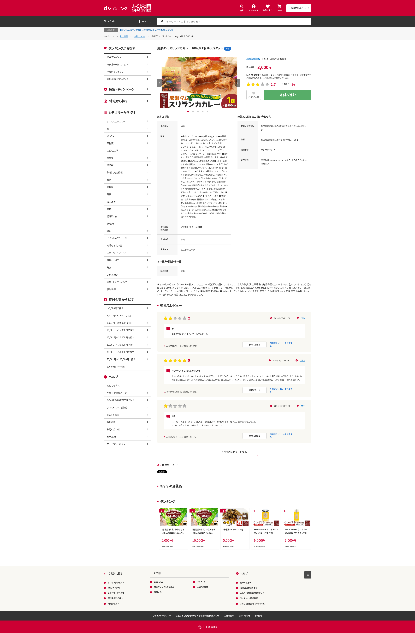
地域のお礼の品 (114, 245)
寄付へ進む (288, 94)
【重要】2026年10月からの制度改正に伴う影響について (147, 29)
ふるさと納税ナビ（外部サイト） (253, 603)
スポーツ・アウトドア (116, 252)
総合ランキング (114, 57)
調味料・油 (112, 216)
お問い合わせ (113, 429)
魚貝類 (110, 157)
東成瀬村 (162, 471)
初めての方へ (113, 385)
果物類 (110, 143)
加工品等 (124, 36)
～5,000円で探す (115, 308)
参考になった (254, 344)
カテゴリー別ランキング (118, 64)
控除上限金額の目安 (117, 392)
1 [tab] (188, 111)
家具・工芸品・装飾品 (117, 281)
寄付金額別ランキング (117, 79)
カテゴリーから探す (116, 593)
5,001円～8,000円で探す (119, 315)
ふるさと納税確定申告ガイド (120, 400)
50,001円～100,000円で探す (121, 359)
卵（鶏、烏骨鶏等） (115, 172)
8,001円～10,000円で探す (120, 322)
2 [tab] (193, 111)
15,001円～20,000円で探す (120, 337)
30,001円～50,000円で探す (120, 352)
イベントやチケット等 (117, 238)
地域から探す (118, 101)
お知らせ (111, 422)
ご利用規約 (229, 615)
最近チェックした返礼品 (164, 587)
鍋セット (111, 223)
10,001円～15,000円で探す (120, 330)
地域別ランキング (115, 71)
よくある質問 (113, 414)
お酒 (109, 179)
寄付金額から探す (115, 598)
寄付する (157, 592)
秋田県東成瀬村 (253, 58)
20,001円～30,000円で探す (120, 344)
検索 (242, 10)
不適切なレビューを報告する (281, 344)
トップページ (109, 36)
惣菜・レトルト (139, 36)
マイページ (253, 10)
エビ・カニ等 (113, 150)
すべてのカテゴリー (116, 121)
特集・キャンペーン (122, 89)
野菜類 (110, 165)
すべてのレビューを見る (234, 451)
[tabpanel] (198, 82)
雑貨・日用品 (113, 260)
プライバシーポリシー (117, 444)
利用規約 (111, 436)
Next (237, 83)
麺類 (109, 209)
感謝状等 (111, 289)
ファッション (112, 274)
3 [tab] (198, 111)
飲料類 (110, 187)
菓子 (109, 194)
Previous (159, 83)
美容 (109, 267)
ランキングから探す (116, 582)
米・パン (110, 136)
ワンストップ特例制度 (117, 407)
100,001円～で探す (116, 366)
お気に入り (267, 10)
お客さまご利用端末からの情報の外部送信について (197, 615)
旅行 (109, 230)
